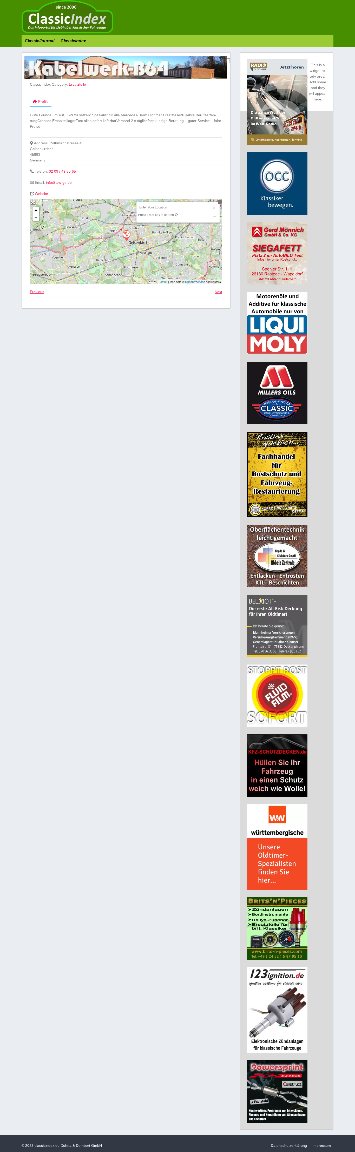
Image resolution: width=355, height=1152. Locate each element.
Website (41, 194)
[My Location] (176, 214)
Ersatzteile (77, 84)
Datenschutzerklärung (289, 1145)
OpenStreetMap (195, 282)
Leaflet (163, 282)
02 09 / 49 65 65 (62, 171)
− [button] (36, 217)
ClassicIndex (73, 41)
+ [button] (36, 210)
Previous (37, 292)
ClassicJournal (39, 41)
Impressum (321, 1145)
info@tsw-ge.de (59, 182)
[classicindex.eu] (67, 32)
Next (218, 292)
